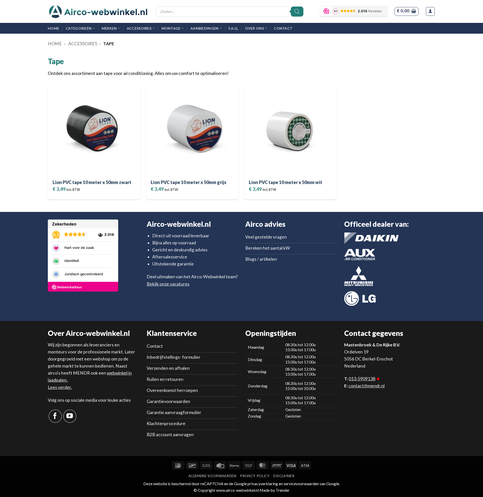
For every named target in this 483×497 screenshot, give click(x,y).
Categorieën (79, 28)
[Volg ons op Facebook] (55, 416)
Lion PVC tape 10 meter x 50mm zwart (92, 182)
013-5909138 (362, 378)
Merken (109, 28)
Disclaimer (284, 476)
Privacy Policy (254, 476)
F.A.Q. (233, 28)
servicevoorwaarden (301, 483)
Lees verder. (60, 387)
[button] (406, 11)
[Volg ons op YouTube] (69, 416)
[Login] (430, 11)
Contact (283, 28)
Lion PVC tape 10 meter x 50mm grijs (188, 182)
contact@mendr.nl (366, 385)
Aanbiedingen (204, 28)
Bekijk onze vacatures (168, 284)
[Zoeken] (297, 12)
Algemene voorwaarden (212, 476)
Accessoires (139, 28)
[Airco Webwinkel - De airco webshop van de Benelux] (98, 11)
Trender (282, 490)
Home (53, 28)
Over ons (254, 28)
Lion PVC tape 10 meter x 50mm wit (285, 182)
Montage (171, 28)
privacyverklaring (263, 483)
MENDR (81, 373)
